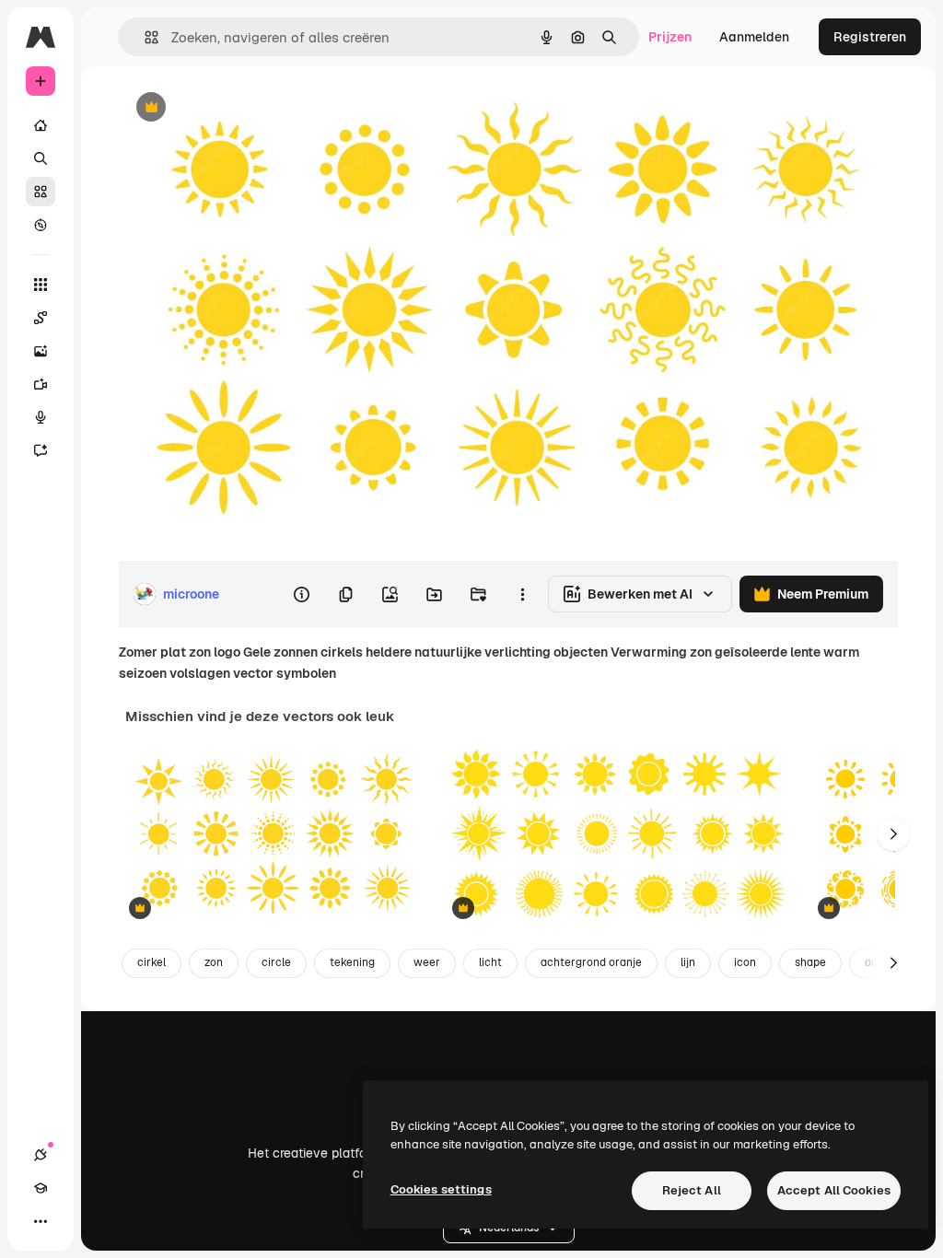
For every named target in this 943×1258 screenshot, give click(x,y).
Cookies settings (441, 1189)
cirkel (151, 962)
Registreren (869, 37)
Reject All (691, 1190)
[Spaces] (40, 317)
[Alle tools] (40, 284)
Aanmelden (754, 37)
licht (490, 962)
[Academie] (40, 1188)
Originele (239, 108)
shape (810, 962)
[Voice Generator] (40, 417)
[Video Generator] (40, 384)
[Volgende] (893, 834)
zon (213, 962)
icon (745, 962)
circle (276, 962)
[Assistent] (40, 450)
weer (426, 962)
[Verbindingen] (40, 1155)
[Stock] (40, 191)
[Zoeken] (40, 158)
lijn (688, 962)
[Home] (40, 125)
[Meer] (40, 1221)
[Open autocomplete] (144, 37)
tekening (352, 962)
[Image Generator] (40, 351)
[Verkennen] (40, 224)
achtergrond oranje (591, 962)
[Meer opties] (522, 594)
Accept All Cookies (834, 1190)
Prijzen (670, 37)
